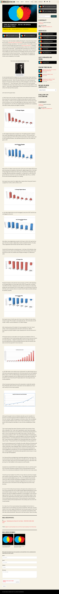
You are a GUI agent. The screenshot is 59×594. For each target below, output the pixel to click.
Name (3, 555)
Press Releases (46, 45)
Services (27, 1)
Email (3, 560)
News (36, 1)
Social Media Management (49, 37)
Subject (3, 565)
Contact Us (41, 22)
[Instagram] (49, 1)
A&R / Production (47, 52)
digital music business (10, 526)
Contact (41, 1)
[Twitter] (46, 1)
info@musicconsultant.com (46, 26)
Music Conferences (24, 29)
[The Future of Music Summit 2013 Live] (7, 540)
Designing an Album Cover (48, 74)
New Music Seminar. (26, 45)
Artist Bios (45, 48)
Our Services (41, 23)
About (22, 1)
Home (18, 1)
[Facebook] (44, 1)
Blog (32, 1)
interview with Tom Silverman (15, 42)
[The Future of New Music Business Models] (19, 540)
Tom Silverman (32, 526)
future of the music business (22, 526)
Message (4, 570)
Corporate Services (48, 41)
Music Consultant (8, 1)
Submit (4, 586)
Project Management (48, 33)
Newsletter (46, 62)
